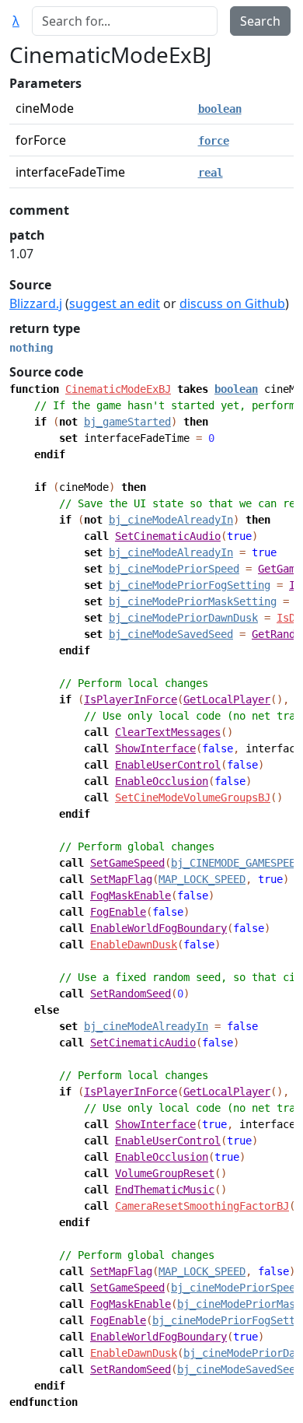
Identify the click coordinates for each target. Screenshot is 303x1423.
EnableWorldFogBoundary (158, 928)
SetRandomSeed (130, 993)
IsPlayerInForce (130, 699)
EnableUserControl (168, 765)
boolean (220, 109)
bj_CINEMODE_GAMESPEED (236, 863)
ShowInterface (155, 748)
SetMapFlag (121, 879)
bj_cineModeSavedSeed (171, 634)
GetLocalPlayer (226, 699)
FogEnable (118, 912)
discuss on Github (232, 303)
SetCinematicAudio (168, 536)
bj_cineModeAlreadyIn (171, 519)
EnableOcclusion (161, 781)
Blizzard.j (35, 303)
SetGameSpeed (127, 863)
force (213, 141)
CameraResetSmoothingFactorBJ (202, 1206)
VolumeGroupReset (164, 1173)
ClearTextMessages (168, 732)
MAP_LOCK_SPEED (202, 879)
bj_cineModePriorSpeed (174, 569)
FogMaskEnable (130, 895)
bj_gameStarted (127, 421)
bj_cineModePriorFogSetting (189, 585)
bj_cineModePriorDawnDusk (183, 618)
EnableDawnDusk (133, 944)
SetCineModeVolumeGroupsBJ (192, 797)
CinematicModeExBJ (118, 389)
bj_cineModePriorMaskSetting (193, 601)
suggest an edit (114, 303)
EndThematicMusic (164, 1189)
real (210, 172)
